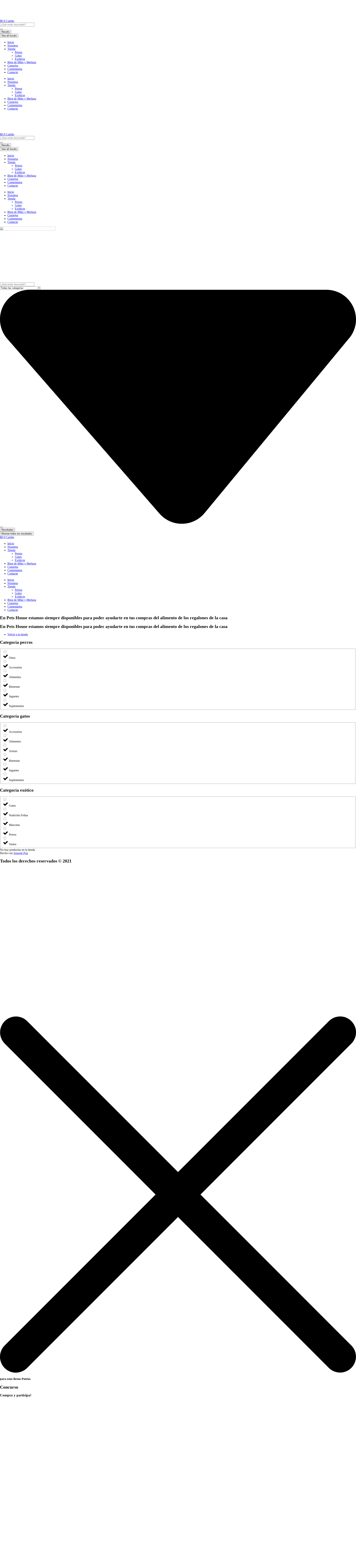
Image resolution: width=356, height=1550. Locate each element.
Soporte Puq (21, 853)
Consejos (12, 65)
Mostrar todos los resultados (16, 533)
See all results (9, 35)
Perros (18, 52)
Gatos (18, 55)
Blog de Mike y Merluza (21, 62)
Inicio (10, 42)
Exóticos (20, 58)
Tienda (11, 48)
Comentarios (14, 68)
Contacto (12, 72)
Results (5, 31)
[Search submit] (1, 29)
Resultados (7, 529)
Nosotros (12, 45)
